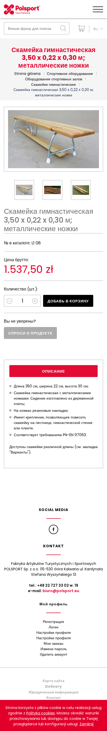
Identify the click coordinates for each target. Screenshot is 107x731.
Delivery (53, 686)
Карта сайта (53, 680)
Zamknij (86, 724)
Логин (53, 627)
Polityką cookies (40, 713)
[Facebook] (53, 529)
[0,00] (80, 28)
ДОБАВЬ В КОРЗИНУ (68, 301)
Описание (53, 371)
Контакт (53, 697)
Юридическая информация (53, 692)
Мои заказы (53, 643)
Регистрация (53, 621)
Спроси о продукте (30, 333)
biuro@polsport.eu (61, 590)
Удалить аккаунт (53, 654)
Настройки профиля (53, 632)
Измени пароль (54, 648)
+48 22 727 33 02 (53, 585)
